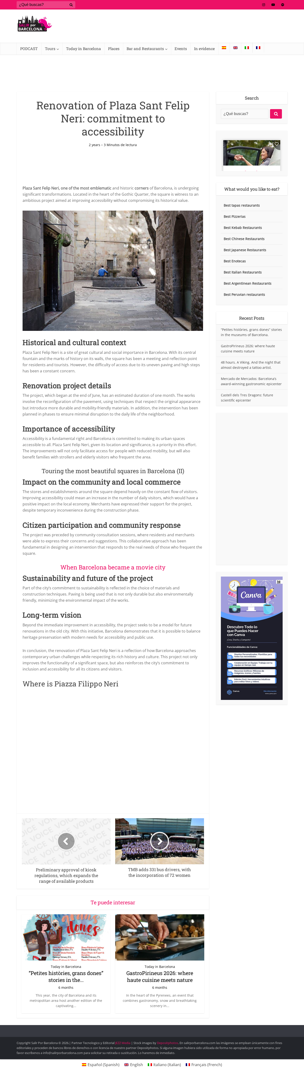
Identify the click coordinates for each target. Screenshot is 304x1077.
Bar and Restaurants (145, 48)
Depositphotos (167, 1043)
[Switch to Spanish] (224, 48)
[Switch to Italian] (246, 48)
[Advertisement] (252, 489)
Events (181, 48)
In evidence (204, 48)
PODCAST (29, 48)
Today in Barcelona (83, 48)
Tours (50, 48)
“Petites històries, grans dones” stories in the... (66, 976)
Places (113, 48)
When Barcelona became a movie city (113, 567)
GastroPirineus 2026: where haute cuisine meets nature (159, 976)
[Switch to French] (258, 48)
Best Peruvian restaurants (244, 294)
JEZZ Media (123, 1043)
